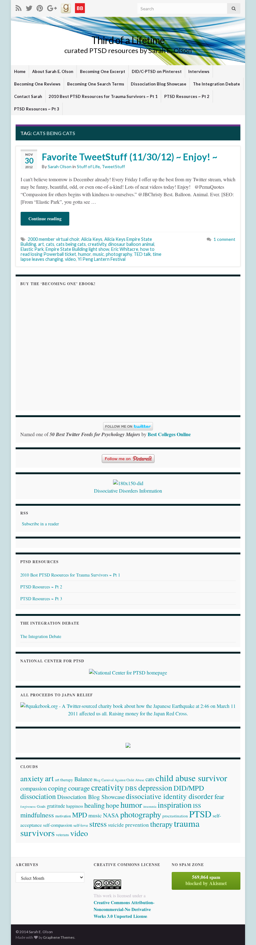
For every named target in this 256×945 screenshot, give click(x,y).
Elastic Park (32, 249)
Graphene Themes (59, 937)
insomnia (149, 806)
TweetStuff (113, 166)
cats (50, 244)
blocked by (206, 880)
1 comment (224, 239)
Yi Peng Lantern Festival (102, 259)
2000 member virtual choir (53, 239)
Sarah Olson (59, 166)
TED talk (142, 254)
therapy (161, 824)
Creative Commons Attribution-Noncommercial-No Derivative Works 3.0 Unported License (124, 909)
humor (84, 254)
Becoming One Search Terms (95, 83)
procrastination (175, 816)
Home (20, 71)
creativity (97, 244)
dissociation (38, 796)
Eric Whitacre (124, 249)
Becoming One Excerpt (102, 71)
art (41, 244)
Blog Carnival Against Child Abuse (119, 779)
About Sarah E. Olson (52, 71)
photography (119, 254)
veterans (62, 834)
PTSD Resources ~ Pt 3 (36, 108)
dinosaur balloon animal (131, 244)
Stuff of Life (88, 166)
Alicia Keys (91, 239)
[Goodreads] (66, 7)
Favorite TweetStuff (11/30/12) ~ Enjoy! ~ (129, 156)
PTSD (200, 814)
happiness (74, 806)
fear (219, 796)
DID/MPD (189, 787)
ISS (197, 805)
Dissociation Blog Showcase (158, 83)
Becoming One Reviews (37, 83)
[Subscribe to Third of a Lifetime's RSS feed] (19, 7)
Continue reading (45, 218)
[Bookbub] (80, 7)
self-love (80, 825)
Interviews (198, 71)
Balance (83, 779)
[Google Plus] (52, 7)
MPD (79, 814)
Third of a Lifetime (128, 40)
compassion (33, 788)
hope (112, 805)
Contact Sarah (28, 96)
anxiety (32, 778)
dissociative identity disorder (169, 796)
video (70, 259)
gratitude (56, 805)
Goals (41, 806)
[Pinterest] (40, 7)
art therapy (64, 779)
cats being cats (71, 244)
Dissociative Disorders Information (128, 490)
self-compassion (57, 825)
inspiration (175, 804)
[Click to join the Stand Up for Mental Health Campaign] (128, 482)
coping (57, 787)
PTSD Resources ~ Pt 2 (186, 96)
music (98, 254)
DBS (131, 788)
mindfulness (37, 814)
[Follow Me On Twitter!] (29, 7)
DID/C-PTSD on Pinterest (157, 71)
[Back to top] (242, 931)
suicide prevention (128, 824)
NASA (111, 815)
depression (155, 787)
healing (94, 805)
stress (98, 823)
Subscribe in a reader (40, 524)
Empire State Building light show (77, 249)
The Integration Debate (216, 83)
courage (79, 787)
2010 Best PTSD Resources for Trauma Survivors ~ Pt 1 (103, 96)
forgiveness (28, 806)
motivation (63, 815)
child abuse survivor (191, 778)
